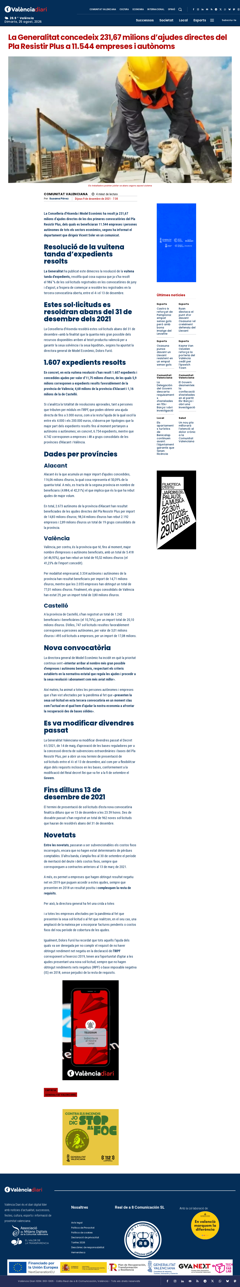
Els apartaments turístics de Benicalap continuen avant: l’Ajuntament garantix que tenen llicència (165, 438)
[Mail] (207, 9)
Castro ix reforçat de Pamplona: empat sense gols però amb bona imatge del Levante (165, 321)
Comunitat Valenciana (66, 194)
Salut (182, 418)
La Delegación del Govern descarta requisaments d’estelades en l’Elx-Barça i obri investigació (165, 396)
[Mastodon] (234, 9)
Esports (162, 304)
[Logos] (120, 1267)
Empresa (50, 1090)
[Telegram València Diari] (90, 1083)
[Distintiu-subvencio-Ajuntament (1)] (205, 1225)
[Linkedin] (202, 9)
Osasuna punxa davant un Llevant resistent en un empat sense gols (165, 355)
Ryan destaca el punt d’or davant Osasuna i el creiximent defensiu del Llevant (187, 320)
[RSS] (211, 9)
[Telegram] (216, 9)
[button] (180, 9)
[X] (220, 9)
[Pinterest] (116, 1093)
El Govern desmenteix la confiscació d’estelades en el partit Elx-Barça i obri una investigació (187, 394)
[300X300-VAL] (90, 1137)
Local (160, 418)
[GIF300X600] (176, 281)
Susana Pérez (59, 198)
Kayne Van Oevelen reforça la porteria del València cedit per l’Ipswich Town (187, 357)
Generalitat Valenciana (60, 1094)
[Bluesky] (229, 9)
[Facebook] (193, 9)
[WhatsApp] (225, 9)
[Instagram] (198, 9)
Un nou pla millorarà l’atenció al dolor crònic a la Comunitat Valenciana (187, 432)
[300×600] (176, 510)
